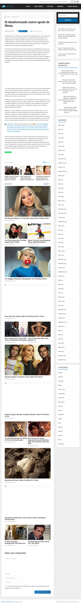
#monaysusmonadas (32, 126)
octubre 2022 (61, 318)
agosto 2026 (61, 125)
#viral (8, 127)
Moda (59, 423)
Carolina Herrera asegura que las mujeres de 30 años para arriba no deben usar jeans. (71, 110)
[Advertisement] (28, 76)
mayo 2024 (61, 238)
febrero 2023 (61, 301)
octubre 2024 (61, 217)
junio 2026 (60, 133)
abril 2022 (60, 338)
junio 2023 (60, 284)
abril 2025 (60, 192)
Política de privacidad (45, 1)
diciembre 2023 (62, 259)
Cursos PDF (61, 397)
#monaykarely (43, 124)
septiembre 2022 (62, 322)
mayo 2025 (61, 188)
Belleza (60, 385)
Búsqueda (68, 20)
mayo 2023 (61, 288)
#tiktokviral (14, 127)
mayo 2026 (61, 137)
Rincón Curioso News (7, 601)
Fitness (60, 410)
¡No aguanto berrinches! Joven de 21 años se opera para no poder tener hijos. (69, 81)
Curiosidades (61, 393)
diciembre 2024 (62, 209)
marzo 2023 (61, 297)
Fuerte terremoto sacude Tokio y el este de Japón (67, 54)
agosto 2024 (61, 225)
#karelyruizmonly (19, 126)
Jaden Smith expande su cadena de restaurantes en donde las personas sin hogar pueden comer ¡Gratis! (70, 100)
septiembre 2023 (62, 271)
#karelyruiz (10, 126)
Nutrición (60, 431)
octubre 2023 (61, 267)
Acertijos (60, 372)
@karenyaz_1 (10, 124)
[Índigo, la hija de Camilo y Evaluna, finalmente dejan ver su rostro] (12, 170)
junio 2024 (60, 234)
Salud (59, 439)
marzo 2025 (61, 196)
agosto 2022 (61, 326)
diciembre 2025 (62, 158)
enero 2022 (61, 351)
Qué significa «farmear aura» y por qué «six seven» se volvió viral (67, 29)
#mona (37, 124)
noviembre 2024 (62, 213)
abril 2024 (60, 242)
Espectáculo (23, 31)
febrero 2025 (61, 200)
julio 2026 (60, 129)
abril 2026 (60, 142)
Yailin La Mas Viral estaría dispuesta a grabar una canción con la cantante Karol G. (27, 178)
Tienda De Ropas (55, 1)
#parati (23, 127)
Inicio (28, 6)
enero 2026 (61, 154)
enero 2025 (61, 204)
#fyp (19, 127)
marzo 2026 (61, 146)
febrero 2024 (61, 251)
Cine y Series (38, 6)
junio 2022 (60, 334)
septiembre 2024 (62, 221)
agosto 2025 (61, 175)
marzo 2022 (61, 343)
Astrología (60, 381)
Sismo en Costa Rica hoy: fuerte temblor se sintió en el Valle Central (67, 48)
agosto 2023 (61, 276)
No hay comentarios (37, 31)
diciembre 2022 (62, 309)
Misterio (60, 418)
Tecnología (61, 444)
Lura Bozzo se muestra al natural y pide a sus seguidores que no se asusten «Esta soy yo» (43, 178)
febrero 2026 (61, 150)
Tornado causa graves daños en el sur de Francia (68, 43)
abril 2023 (60, 292)
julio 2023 (60, 280)
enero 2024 (61, 255)
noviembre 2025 (62, 163)
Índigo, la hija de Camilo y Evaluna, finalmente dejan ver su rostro (12, 178)
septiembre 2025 (62, 171)
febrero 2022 (61, 347)
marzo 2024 (61, 246)
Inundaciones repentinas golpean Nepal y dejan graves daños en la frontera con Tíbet (67, 36)
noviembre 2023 (62, 263)
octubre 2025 (61, 167)
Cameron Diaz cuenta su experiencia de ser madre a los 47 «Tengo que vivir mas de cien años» (69, 73)
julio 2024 (60, 230)
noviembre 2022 (62, 313)
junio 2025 (60, 184)
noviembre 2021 (62, 359)
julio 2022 (60, 330)
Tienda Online (63, 1)
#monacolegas (43, 126)
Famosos (60, 6)
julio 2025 (60, 179)
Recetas (60, 435)
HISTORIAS (61, 414)
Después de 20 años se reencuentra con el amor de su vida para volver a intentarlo (70, 90)
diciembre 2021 (62, 355)
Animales (60, 377)
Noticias (50, 6)
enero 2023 (61, 305)
